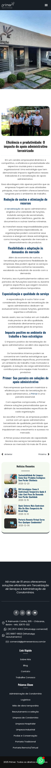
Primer (34, 393)
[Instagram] (22, 613)
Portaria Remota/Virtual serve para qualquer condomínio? (31, 521)
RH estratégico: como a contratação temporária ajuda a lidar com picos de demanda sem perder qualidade (32, 493)
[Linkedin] (28, 613)
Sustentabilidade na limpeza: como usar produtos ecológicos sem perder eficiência (31, 478)
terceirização (14, 208)
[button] (46, 5)
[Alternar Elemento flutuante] (41, 760)
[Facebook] (16, 613)
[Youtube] (35, 613)
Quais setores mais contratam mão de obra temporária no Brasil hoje (31, 508)
